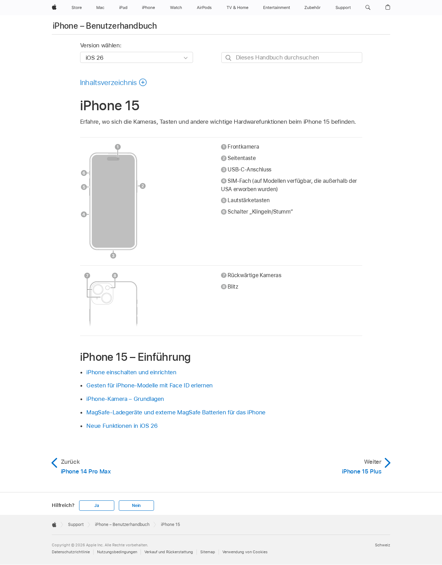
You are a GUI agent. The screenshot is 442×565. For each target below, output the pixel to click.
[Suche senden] (228, 58)
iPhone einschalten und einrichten (131, 372)
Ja (96, 505)
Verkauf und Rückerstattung (168, 551)
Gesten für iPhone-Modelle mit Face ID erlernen (149, 385)
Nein (136, 505)
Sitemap (207, 551)
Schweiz (382, 545)
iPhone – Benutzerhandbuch (105, 26)
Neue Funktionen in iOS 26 (121, 425)
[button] (368, 7)
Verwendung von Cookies (245, 551)
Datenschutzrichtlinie (71, 551)
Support (76, 524)
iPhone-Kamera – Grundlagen (125, 398)
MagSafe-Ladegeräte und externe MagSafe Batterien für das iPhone (176, 412)
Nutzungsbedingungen (117, 551)
